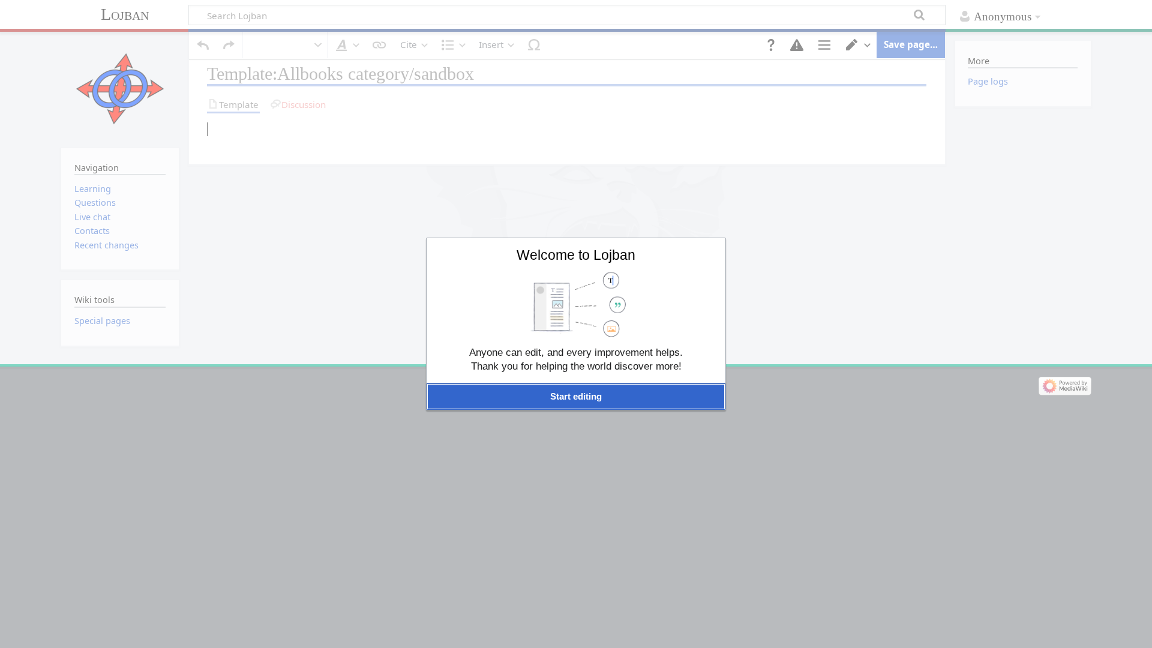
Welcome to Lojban (576, 255)
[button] (576, 396)
